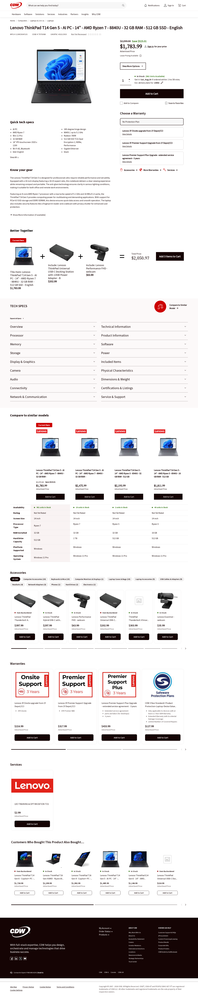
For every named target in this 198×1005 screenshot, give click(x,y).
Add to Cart (170, 256)
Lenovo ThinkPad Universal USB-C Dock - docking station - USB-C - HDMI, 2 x (167, 877)
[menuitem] (145, 5)
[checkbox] (121, 103)
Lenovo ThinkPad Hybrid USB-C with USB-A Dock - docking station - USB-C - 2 (53, 618)
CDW (100, 972)
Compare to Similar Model (178, 307)
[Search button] (123, 5)
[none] (16, 14)
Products (103, 934)
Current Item (44, 425)
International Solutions (137, 949)
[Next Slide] (185, 648)
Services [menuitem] (51, 14)
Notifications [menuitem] (154, 5)
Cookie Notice (45, 987)
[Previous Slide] (181, 648)
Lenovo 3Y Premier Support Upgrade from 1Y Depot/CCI (74, 705)
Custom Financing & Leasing (167, 939)
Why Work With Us (135, 932)
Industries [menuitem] (62, 14)
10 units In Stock (82, 507)
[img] (50, 447)
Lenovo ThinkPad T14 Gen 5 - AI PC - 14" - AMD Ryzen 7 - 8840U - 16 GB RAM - (110, 877)
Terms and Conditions (65, 987)
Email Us (40, 973)
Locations (132, 952)
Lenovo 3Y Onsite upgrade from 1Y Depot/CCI (30, 705)
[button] (182, 5)
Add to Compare (131, 103)
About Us (132, 936)
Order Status (105, 931)
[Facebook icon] (11, 959)
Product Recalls (163, 942)
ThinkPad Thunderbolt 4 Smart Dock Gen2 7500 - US (138, 618)
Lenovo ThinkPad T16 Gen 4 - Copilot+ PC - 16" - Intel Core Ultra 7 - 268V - (81, 877)
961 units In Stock (44, 507)
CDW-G (106, 972)
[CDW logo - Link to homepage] (16, 5)
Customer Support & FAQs (167, 932)
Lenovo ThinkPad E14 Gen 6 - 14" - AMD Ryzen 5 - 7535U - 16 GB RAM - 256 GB (138, 877)
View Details (127, 134)
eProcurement (163, 936)
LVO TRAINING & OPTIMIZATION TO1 (32, 804)
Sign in (150, 46)
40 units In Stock (161, 507)
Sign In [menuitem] (171, 5)
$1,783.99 (131, 46)
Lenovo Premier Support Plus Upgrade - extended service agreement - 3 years (119, 705)
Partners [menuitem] (74, 14)
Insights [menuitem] (85, 14)
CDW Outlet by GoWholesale (167, 952)
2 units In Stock (121, 507)
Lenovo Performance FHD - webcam (81, 618)
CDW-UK (121, 972)
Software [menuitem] (28, 14)
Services (171, 170)
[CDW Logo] (16, 5)
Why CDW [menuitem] (96, 14)
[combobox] (72, 5)
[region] (99, 621)
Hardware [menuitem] (16, 14)
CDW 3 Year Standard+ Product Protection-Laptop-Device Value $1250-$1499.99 (160, 705)
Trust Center (133, 962)
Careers (131, 942)
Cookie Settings (16, 990)
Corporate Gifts (163, 945)
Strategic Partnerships (136, 958)
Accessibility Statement (136, 939)
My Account (104, 928)
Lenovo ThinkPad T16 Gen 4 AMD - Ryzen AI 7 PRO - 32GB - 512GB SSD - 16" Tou (53, 877)
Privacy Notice (28, 987)
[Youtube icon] (25, 959)
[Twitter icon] (20, 959)
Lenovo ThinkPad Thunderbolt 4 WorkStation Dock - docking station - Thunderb (24, 618)
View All (13, 157)
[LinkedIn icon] (16, 959)
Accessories (129, 170)
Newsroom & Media (135, 955)
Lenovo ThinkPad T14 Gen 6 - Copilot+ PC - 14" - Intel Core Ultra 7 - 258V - (24, 877)
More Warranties (151, 170)
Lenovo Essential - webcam (165, 618)
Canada (113, 972)
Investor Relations (135, 945)
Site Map (13, 987)
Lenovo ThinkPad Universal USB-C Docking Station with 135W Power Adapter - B (110, 618)
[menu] (152, 5)
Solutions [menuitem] (39, 14)
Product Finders (163, 949)
